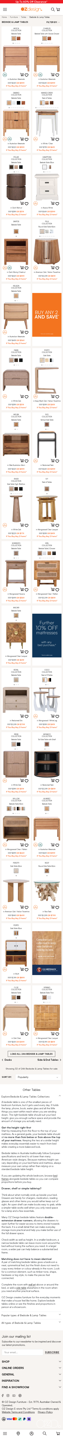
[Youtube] (13, 1395)
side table (21, 1287)
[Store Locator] (19, 1432)
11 (56, 107)
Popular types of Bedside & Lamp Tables (24, 1315)
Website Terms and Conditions (18, 1412)
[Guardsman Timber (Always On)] (46, 953)
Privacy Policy (45, 1412)
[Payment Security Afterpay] (20, 1419)
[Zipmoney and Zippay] (29, 1419)
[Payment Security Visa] (9, 1419)
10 (54, 107)
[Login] (33, 1432)
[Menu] (6, 1432)
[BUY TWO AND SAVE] (46, 315)
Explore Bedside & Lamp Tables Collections (26, 1096)
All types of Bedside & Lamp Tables (21, 1323)
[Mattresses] (46, 636)
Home (4, 17)
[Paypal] (24, 1419)
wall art (32, 1284)
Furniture (14, 17)
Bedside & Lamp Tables (40, 17)
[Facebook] (3, 1395)
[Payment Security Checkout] (4, 1419)
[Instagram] (8, 1395)
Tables (23, 17)
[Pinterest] (20, 1395)
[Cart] (58, 1432)
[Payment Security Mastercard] (15, 1419)
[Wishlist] (28, 77)
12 (58, 107)
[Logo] (31, 9)
